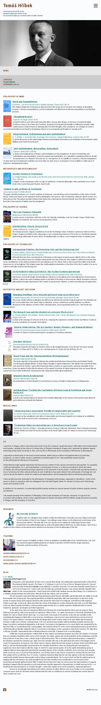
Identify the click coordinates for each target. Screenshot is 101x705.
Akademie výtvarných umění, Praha (15, 13)
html (5, 284)
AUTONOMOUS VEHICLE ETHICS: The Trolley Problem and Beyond (46, 271)
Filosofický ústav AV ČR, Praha (13, 11)
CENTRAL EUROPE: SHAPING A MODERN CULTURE (18, 563)
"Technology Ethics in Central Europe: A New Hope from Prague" (46, 425)
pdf (80, 129)
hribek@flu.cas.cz (11, 84)
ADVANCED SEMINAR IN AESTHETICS (14, 553)
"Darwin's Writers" (22, 341)
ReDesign (95, 689)
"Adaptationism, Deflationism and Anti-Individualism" (39, 134)
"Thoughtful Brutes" (23, 116)
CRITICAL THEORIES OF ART (11, 556)
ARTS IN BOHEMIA (8, 560)
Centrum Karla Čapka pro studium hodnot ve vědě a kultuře (23, 16)
